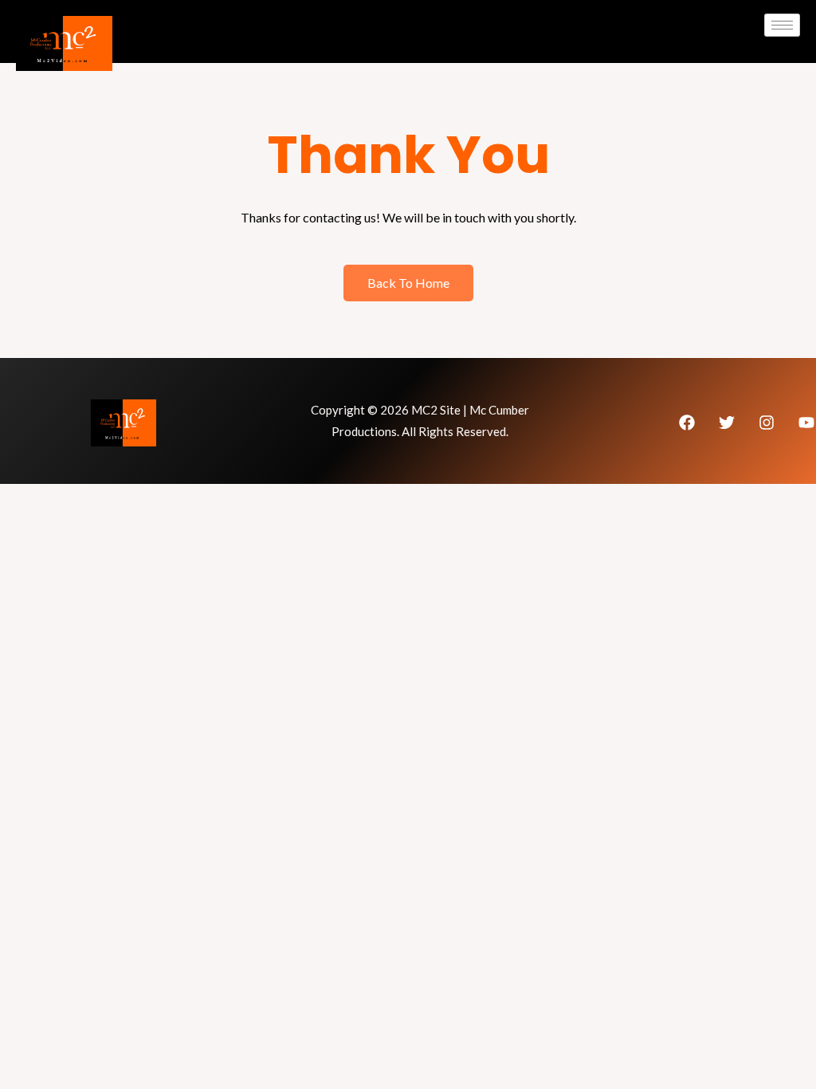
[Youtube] (806, 422)
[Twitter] (727, 422)
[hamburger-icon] (782, 25)
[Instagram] (767, 422)
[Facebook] (687, 422)
